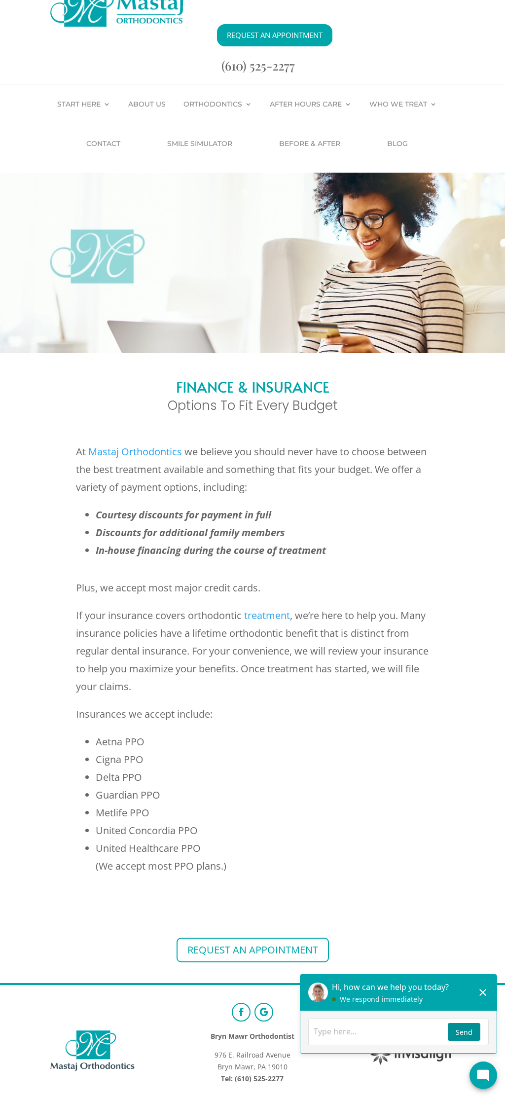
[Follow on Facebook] (241, 1012)
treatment (267, 615)
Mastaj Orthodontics (135, 451)
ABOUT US (147, 104)
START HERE (79, 104)
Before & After (309, 143)
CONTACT (103, 143)
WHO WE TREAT (398, 104)
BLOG (397, 143)
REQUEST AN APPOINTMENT (275, 35)
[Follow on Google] (263, 1012)
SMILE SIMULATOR (199, 143)
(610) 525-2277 (258, 65)
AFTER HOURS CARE (306, 104)
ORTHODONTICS (212, 104)
